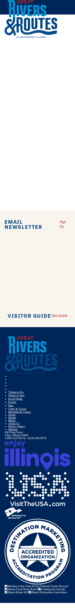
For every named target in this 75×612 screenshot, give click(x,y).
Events (12, 402)
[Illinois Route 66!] (16, 592)
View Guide (59, 315)
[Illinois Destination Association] (47, 592)
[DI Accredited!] (37, 551)
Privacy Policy (16, 426)
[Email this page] (9, 59)
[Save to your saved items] (9, 99)
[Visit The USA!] (37, 489)
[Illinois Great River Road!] (21, 589)
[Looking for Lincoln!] (51, 589)
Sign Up (63, 224)
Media (11, 420)
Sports (11, 414)
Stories (12, 417)
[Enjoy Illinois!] (37, 455)
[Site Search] (62, 46)
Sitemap (12, 429)
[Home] (31, 37)
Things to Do (16, 392)
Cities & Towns (17, 408)
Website (11, 148)
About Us (13, 423)
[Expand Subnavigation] (25, 392)
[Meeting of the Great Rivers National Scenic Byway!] (36, 585)
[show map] (6, 99)
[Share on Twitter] (9, 54)
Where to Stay (16, 395)
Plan (11, 405)
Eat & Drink (15, 398)
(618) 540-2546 (30, 124)
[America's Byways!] (15, 512)
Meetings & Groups (19, 412)
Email (21, 148)
